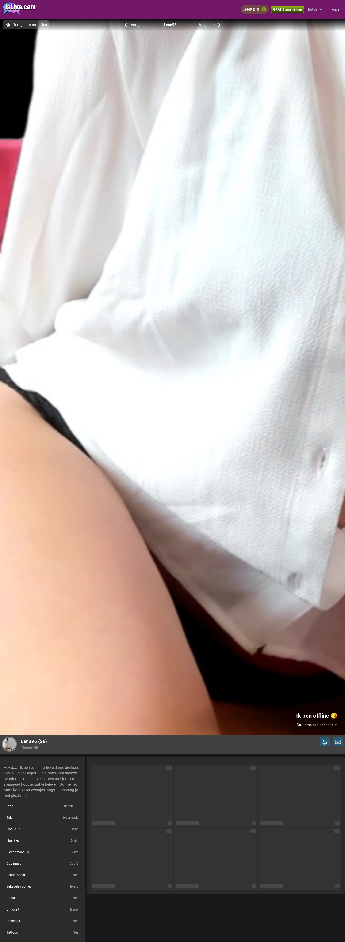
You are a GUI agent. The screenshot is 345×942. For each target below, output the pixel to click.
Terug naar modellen (30, 25)
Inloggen (335, 9)
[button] (315, 9)
